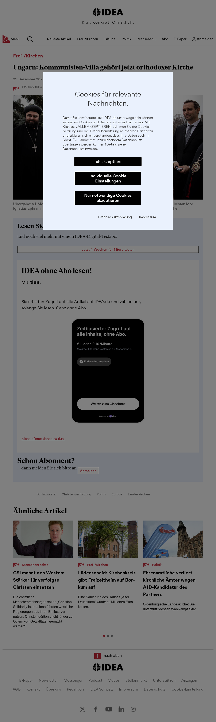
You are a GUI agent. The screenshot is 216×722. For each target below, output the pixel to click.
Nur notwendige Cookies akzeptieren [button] (108, 198)
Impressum (147, 217)
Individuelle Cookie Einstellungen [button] (107, 178)
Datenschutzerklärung (115, 217)
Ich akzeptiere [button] (108, 161)
